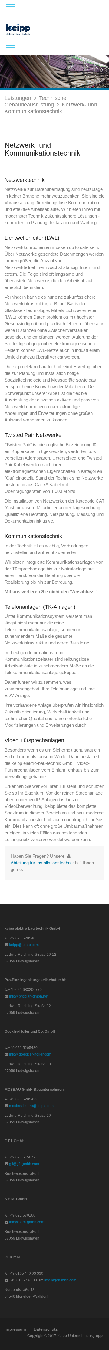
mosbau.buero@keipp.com (31, 1106)
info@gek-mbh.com (60, 1280)
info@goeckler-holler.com (30, 1054)
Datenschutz (46, 1329)
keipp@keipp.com (24, 945)
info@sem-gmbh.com (26, 1222)
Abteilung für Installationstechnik (42, 862)
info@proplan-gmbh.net (28, 996)
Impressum (15, 1329)
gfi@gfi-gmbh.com (24, 1164)
